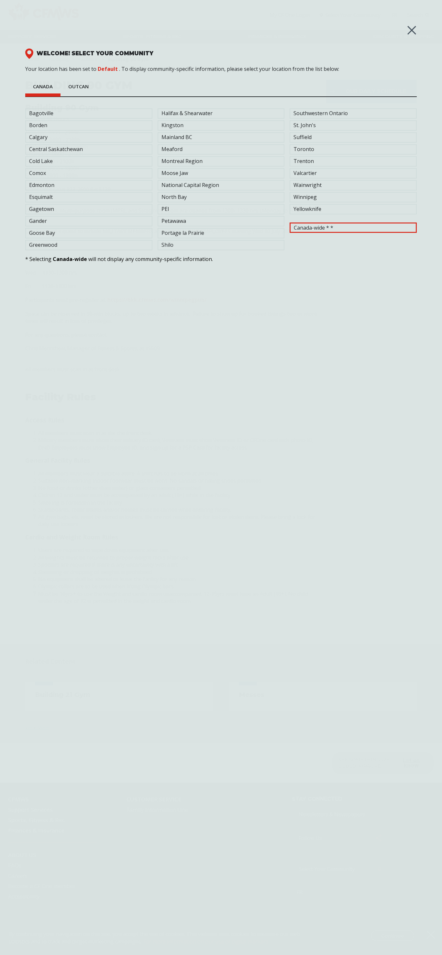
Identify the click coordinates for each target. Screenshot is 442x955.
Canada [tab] (43, 86)
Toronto (303, 149)
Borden (38, 125)
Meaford (171, 149)
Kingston (172, 125)
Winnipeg (305, 197)
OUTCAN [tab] (78, 86)
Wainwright (307, 185)
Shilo (167, 244)
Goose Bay (42, 232)
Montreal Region (182, 161)
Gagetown (41, 208)
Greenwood (43, 244)
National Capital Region (190, 185)
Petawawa (173, 220)
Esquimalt (41, 197)
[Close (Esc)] (411, 30)
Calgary (38, 137)
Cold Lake (41, 161)
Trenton (303, 161)
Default (108, 68)
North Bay (174, 197)
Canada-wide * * (313, 227)
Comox (37, 173)
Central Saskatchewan (56, 149)
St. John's (304, 125)
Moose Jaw (174, 173)
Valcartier (305, 173)
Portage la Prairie (182, 232)
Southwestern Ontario (320, 113)
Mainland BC (176, 137)
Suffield (302, 137)
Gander (38, 220)
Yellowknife (307, 208)
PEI (165, 208)
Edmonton (41, 185)
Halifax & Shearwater (187, 113)
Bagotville (41, 113)
